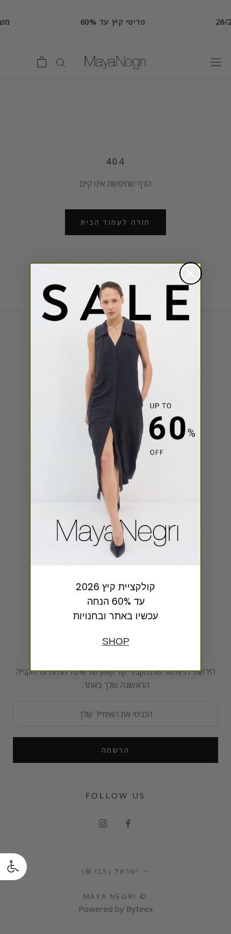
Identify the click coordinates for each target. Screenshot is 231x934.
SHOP (115, 641)
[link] (115, 415)
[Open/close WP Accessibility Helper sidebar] (13, 866)
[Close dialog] (190, 273)
